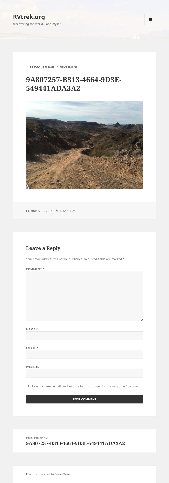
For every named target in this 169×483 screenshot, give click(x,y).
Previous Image (42, 67)
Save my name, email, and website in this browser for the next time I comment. (86, 386)
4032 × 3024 (67, 211)
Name (32, 329)
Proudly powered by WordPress (48, 474)
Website (32, 367)
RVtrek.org (29, 17)
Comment (35, 269)
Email (32, 348)
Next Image (68, 67)
